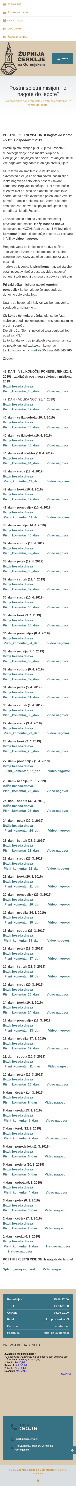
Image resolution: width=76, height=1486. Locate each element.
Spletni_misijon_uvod (19, 1269)
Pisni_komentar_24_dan (22, 830)
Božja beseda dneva (18, 386)
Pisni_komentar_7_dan (21, 1138)
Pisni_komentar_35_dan (21, 625)
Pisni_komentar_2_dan (20, 1228)
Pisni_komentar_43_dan (22, 481)
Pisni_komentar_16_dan (22, 976)
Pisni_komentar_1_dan (21, 1246)
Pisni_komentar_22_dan (22, 868)
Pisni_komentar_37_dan (21, 589)
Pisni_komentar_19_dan (22, 922)
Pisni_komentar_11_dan (22, 1066)
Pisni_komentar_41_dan (22, 517)
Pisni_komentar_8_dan (21, 1120)
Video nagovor (57, 391)
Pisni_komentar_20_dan (22, 904)
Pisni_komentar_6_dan (20, 1156)
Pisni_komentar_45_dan (21, 445)
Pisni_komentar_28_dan (21, 751)
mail (34, 350)
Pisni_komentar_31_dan (21, 697)
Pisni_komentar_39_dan (21, 553)
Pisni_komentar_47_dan (21, 409)
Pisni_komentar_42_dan (21, 499)
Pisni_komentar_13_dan (22, 1030)
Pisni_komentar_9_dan (20, 1102)
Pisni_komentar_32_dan (21, 679)
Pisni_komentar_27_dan (22, 771)
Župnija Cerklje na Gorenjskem (36, 1469)
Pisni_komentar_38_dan (21, 571)
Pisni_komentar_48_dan (21, 391)
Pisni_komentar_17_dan (22, 958)
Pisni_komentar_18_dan (22, 940)
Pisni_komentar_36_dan (21, 607)
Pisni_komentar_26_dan (21, 791)
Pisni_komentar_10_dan (21, 1084)
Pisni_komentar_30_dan (21, 715)
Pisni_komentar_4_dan (21, 1192)
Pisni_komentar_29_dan (22, 733)
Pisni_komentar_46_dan (21, 427)
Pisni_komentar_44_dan (21, 463)
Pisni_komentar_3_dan (20, 1210)
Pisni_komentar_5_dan (20, 1174)
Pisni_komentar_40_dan (21, 535)
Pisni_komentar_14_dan (21, 1012)
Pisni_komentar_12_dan (21, 1048)
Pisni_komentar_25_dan (21, 810)
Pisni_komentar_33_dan (21, 661)
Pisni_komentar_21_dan (22, 886)
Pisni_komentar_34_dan (22, 643)
